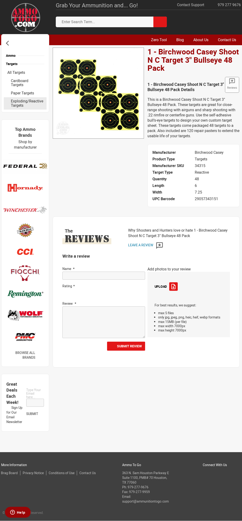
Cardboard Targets (19, 83)
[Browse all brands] (41, 355)
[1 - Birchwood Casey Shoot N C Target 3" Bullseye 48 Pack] (98, 92)
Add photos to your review (169, 269)
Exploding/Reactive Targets (27, 103)
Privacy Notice (33, 473)
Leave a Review (141, 245)
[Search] (160, 22)
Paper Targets (22, 93)
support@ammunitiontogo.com (145, 501)
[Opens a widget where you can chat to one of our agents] (18, 513)
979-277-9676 (138, 487)
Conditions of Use (61, 473)
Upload (161, 286)
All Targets (16, 72)
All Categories (8, 43)
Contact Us (87, 473)
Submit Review (129, 346)
